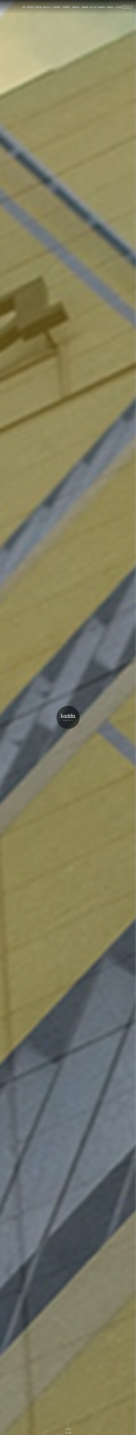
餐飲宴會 (75, 7)
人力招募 (117, 7)
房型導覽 (56, 7)
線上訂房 (93, 7)
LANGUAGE (126, 7)
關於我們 (30, 7)
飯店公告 (46, 7)
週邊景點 (85, 7)
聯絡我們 (101, 7)
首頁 (24, 7)
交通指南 (109, 7)
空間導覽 (66, 7)
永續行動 (38, 7)
